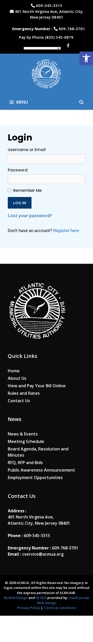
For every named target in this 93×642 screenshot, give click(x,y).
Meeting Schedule (26, 441)
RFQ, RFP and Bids (25, 462)
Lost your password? (30, 215)
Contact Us (19, 401)
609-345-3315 (48, 5)
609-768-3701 (71, 28)
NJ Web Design (16, 597)
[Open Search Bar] (81, 102)
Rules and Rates (24, 393)
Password (18, 170)
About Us (17, 378)
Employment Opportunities (35, 477)
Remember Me (27, 190)
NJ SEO (41, 597)
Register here (66, 230)
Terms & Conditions (60, 607)
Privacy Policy (28, 607)
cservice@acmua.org (43, 554)
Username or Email (27, 149)
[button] (86, 58)
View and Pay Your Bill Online (37, 386)
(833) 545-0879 (59, 37)
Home (14, 371)
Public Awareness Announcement (41, 470)
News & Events (23, 434)
